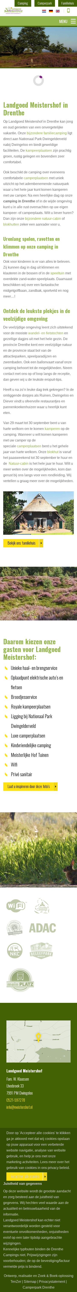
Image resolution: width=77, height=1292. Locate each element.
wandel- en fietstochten (45, 333)
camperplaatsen (36, 178)
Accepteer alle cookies (25, 1176)
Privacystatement (52, 1281)
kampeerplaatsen (39, 150)
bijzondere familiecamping (47, 133)
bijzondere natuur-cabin (43, 218)
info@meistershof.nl (19, 1107)
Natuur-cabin (18, 463)
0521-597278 (15, 1100)
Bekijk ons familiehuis (21, 543)
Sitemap (30, 1281)
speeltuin (57, 273)
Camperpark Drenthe (39, 1287)
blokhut (52, 452)
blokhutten (11, 224)
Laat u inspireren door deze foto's (28, 786)
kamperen (52, 429)
